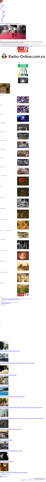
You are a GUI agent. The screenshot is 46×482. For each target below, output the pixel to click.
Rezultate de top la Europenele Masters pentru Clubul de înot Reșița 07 (12, 396)
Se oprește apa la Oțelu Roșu (5, 385)
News (2, 10)
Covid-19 (4, 16)
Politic (3, 12)
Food (1, 19)
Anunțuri (4, 15)
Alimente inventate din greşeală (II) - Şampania (8, 375)
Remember (2, 18)
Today (2, 17)
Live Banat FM (3, 5)
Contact (2, 21)
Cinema (2, 20)
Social (3, 13)
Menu (0, 8)
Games (2, 6)
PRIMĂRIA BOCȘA (25, 46)
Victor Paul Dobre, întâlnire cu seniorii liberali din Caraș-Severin (11, 450)
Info (1, 14)
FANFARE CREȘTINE (20, 46)
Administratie (4, 11)
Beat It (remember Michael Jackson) (5, 303)
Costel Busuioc (8, 46)
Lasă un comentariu (30, 46)
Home (2, 9)
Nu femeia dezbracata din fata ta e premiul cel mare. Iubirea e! (11, 429)
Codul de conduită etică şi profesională (5, 474)
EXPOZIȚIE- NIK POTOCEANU (14, 46)
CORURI (5, 46)
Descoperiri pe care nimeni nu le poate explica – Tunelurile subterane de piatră (9, 302)
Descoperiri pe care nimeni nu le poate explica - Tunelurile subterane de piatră (13, 472)
